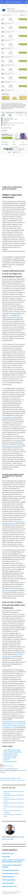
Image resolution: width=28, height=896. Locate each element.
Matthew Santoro (8, 766)
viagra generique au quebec (9, 417)
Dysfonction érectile (12, 768)
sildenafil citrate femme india (15, 317)
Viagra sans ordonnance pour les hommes (12, 188)
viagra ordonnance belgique (13, 446)
